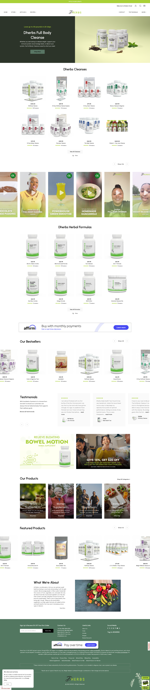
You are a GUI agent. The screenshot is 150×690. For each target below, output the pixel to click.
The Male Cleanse (89, 143)
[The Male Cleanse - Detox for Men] (89, 126)
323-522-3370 (69, 630)
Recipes (32, 12)
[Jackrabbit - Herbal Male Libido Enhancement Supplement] (61, 361)
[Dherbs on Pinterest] (115, 628)
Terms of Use (54, 658)
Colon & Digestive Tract (33, 379)
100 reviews (64, 266)
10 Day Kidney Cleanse (33, 143)
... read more (108, 414)
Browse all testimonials (27, 411)
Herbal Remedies (66, 660)
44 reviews (63, 145)
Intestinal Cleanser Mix (117, 301)
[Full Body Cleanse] (135, 417)
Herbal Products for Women (93, 660)
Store (13, 12)
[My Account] (136, 5)
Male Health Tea (107, 420)
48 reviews (92, 145)
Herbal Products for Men (78, 660)
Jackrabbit (61, 379)
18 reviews (120, 303)
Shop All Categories (123, 479)
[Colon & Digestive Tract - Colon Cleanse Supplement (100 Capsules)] (33, 361)
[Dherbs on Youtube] (117, 628)
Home (6, 12)
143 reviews (7, 568)
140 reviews (64, 381)
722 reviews (64, 108)
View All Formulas (75, 309)
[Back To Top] (146, 4)
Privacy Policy (63, 658)
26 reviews (92, 108)
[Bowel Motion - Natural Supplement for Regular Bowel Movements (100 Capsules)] (117, 361)
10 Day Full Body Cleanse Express (61, 106)
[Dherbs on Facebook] (107, 628)
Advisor (145, 677)
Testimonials (133, 12)
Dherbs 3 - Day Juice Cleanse (117, 143)
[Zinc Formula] (64, 419)
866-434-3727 (66, 628)
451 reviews (7, 381)
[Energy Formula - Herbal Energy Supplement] (61, 284)
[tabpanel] (89, 194)
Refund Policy (79, 658)
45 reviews (35, 145)
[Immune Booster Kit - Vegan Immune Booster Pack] (33, 548)
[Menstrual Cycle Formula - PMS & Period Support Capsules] (61, 246)
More (143, 12)
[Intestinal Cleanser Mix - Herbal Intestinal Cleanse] (117, 284)
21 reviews (35, 568)
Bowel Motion (117, 379)
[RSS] (119, 628)
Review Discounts (87, 638)
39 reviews (63, 303)
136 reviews (92, 266)
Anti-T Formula (117, 263)
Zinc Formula (71, 420)
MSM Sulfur (89, 301)
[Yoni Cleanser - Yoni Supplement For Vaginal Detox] (89, 246)
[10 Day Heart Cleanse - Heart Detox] (89, 88)
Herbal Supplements (55, 660)
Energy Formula (61, 301)
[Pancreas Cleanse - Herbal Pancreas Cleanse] (61, 126)
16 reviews (120, 145)
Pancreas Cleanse (61, 143)
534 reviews (120, 381)
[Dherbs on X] (109, 628)
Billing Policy (88, 658)
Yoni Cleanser (89, 263)
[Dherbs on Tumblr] (113, 628)
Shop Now (37, 52)
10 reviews (120, 266)
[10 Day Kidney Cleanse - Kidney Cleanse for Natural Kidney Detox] (33, 126)
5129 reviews (36, 108)
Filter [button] (76, 155)
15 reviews (120, 108)
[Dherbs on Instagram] (111, 628)
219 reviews (35, 381)
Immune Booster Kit (33, 565)
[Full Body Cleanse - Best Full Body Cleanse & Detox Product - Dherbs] (33, 88)
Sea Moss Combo (33, 301)
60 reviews (35, 266)
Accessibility (95, 658)
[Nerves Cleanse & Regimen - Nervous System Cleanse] (117, 88)
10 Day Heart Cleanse (89, 106)
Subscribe (48, 630)
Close (7, 684)
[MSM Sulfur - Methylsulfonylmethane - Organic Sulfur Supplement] (89, 284)
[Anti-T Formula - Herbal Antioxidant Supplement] (117, 246)
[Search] (140, 5)
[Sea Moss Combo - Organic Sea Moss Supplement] (33, 284)
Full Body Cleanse (32, 106)
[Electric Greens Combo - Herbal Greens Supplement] (33, 246)
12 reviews (35, 303)
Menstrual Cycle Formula (61, 263)
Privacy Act (71, 658)
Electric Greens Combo (33, 263)
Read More (62, 608)
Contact (122, 12)
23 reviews (120, 568)
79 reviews (92, 303)
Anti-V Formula (5, 565)
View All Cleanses (75, 151)
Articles (23, 12)
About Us (84, 628)
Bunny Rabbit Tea (61, 565)
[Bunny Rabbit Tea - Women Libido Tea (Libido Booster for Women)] (61, 548)
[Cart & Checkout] (144, 5)
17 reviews (63, 568)
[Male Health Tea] (99, 419)
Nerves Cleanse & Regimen (117, 106)
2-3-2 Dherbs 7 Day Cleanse (117, 565)
